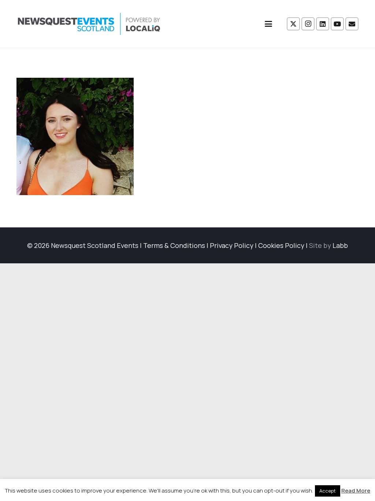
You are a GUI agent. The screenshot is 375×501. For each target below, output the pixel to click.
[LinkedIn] (322, 23)
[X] (293, 23)
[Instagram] (308, 23)
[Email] (352, 23)
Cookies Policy (281, 245)
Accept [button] (327, 490)
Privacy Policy (231, 245)
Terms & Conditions (174, 245)
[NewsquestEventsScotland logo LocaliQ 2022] (88, 24)
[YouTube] (337, 23)
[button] (269, 24)
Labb (340, 245)
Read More (355, 490)
